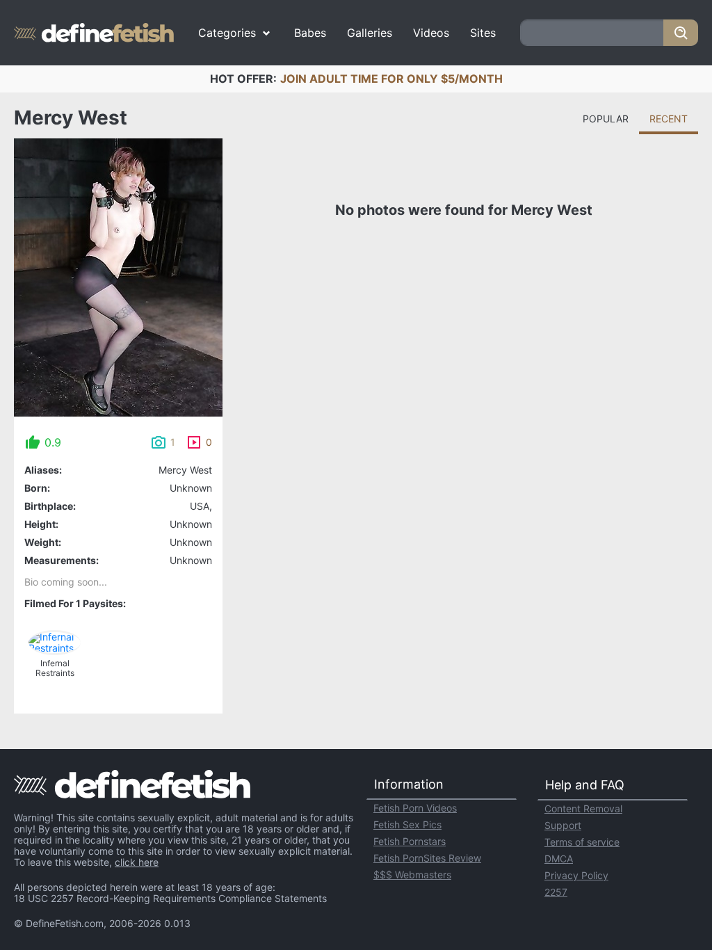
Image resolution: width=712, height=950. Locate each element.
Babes (310, 33)
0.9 (52, 442)
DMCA (558, 858)
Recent (668, 118)
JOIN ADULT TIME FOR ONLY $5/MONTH (391, 79)
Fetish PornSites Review (427, 858)
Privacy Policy (576, 875)
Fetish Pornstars (409, 841)
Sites (483, 33)
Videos (431, 33)
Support (562, 825)
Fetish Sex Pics (407, 824)
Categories (227, 33)
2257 (555, 892)
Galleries (369, 33)
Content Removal (583, 808)
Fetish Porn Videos (415, 808)
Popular (606, 118)
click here (137, 862)
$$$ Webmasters (412, 874)
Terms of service (582, 842)
